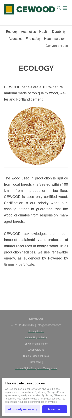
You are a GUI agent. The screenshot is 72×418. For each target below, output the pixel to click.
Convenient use (57, 45)
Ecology (12, 31)
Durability (59, 31)
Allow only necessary (22, 409)
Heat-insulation (55, 38)
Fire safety (33, 38)
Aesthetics (28, 31)
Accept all (54, 409)
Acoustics (15, 38)
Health (44, 31)
